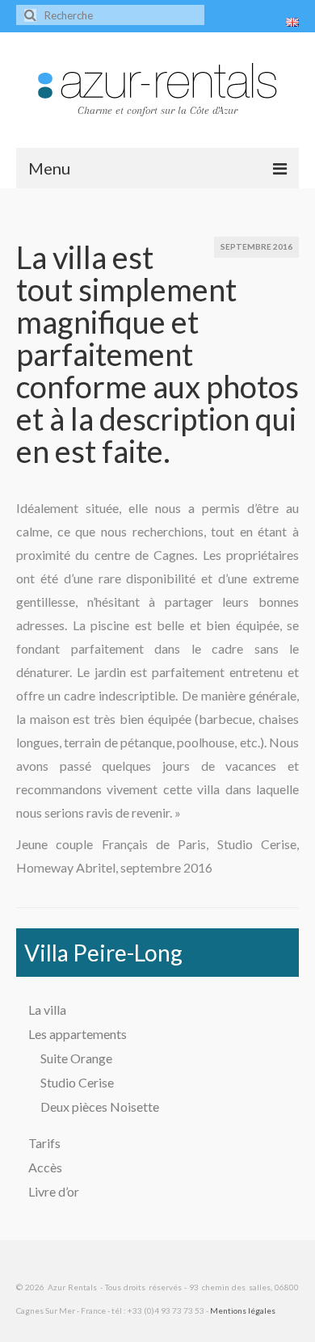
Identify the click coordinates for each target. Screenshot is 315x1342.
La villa (47, 1009)
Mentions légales (242, 1310)
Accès (45, 1167)
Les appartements (77, 1033)
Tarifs (44, 1143)
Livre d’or (53, 1191)
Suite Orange (76, 1058)
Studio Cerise (77, 1082)
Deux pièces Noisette (99, 1106)
